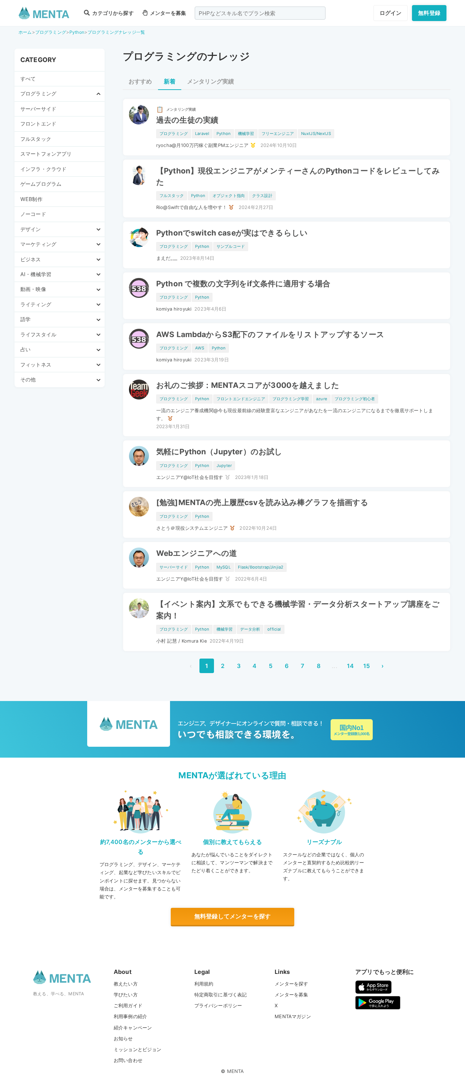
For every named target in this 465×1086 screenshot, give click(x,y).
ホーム (25, 32)
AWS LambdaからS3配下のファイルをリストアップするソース (270, 334)
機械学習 (246, 133)
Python (76, 32)
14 (350, 665)
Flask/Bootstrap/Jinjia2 (260, 567)
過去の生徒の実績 (187, 119)
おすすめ (140, 81)
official (274, 629)
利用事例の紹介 (130, 1016)
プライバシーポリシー (218, 1005)
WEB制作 (31, 199)
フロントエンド (38, 123)
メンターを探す (291, 984)
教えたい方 (126, 984)
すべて (28, 78)
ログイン (391, 12)
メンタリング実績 (210, 81)
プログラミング (50, 32)
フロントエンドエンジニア (241, 398)
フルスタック (35, 139)
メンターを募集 (167, 13)
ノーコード (33, 214)
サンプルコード (231, 246)
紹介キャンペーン (133, 1027)
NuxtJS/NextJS (316, 133)
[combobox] (260, 13)
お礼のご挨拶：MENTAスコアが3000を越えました (247, 385)
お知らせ (123, 1038)
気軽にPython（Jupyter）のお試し (219, 451)
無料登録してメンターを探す (232, 916)
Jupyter (224, 465)
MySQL (224, 567)
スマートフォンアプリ (46, 154)
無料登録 (429, 12)
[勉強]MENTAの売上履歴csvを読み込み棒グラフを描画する (262, 502)
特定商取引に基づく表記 (220, 994)
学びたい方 (126, 994)
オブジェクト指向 (229, 195)
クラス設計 (262, 195)
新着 (169, 81)
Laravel (202, 133)
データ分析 (250, 629)
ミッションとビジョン (138, 1049)
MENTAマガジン (293, 1016)
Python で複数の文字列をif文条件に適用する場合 (243, 283)
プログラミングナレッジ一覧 (116, 32)
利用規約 (204, 984)
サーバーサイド (38, 109)
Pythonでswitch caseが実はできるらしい (232, 232)
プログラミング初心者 (355, 398)
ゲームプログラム (40, 184)
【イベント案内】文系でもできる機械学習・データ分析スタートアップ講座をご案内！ (298, 609)
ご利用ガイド (128, 1005)
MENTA (235, 1071)
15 (366, 665)
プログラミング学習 (290, 398)
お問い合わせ (128, 1060)
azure (321, 398)
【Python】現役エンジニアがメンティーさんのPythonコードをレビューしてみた (298, 176)
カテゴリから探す (112, 13)
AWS (199, 348)
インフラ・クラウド (43, 169)
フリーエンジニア (278, 133)
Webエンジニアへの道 (196, 553)
